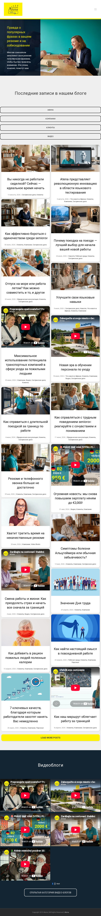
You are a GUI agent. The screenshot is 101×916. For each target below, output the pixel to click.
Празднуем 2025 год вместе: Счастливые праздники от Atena (25, 864)
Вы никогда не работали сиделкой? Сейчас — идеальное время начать (25, 158)
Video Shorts (35, 544)
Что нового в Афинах (78, 199)
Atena (67, 912)
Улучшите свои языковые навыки (75, 276)
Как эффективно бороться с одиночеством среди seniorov (25, 212)
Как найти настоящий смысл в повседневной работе (75, 628)
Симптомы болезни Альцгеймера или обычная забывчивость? (75, 527)
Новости (71, 256)
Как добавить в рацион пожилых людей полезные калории (25, 632)
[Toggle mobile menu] (95, 9)
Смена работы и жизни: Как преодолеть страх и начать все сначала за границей (25, 562)
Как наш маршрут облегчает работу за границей (75, 680)
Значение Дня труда (75, 582)
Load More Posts (50, 737)
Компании (68, 201)
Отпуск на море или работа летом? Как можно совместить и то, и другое (25, 262)
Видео (28, 380)
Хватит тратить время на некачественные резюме (25, 512)
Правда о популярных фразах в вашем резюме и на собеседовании (19, 36)
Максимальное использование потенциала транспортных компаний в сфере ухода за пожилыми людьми (25, 319)
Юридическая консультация (27, 299)
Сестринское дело (29, 195)
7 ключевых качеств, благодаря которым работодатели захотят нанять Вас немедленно (25, 686)
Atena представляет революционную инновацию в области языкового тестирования (75, 158)
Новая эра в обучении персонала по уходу (75, 329)
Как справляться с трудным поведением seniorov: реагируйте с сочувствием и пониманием (75, 396)
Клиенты (40, 195)
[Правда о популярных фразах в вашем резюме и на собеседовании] (50, 47)
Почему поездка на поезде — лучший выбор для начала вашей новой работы (75, 219)
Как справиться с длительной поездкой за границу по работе (25, 400)
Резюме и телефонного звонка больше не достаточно (25, 457)
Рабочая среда (81, 256)
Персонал (75, 662)
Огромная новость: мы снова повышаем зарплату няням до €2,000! (75, 457)
